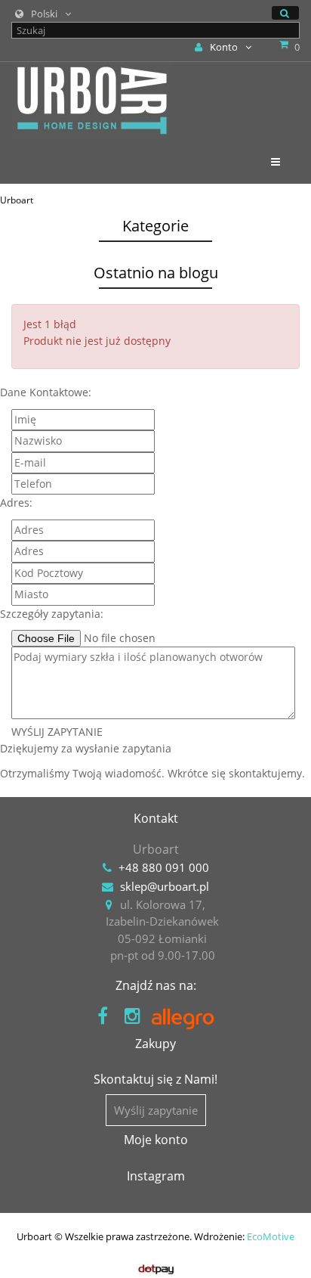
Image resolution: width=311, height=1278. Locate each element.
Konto (224, 47)
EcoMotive (270, 1236)
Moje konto (156, 1139)
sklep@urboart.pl (164, 886)
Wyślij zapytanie (156, 1110)
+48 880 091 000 (164, 867)
